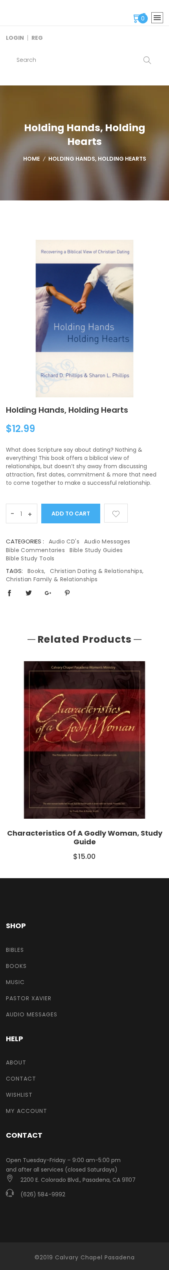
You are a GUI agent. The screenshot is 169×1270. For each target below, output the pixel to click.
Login (15, 38)
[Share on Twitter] (28, 593)
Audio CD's (64, 541)
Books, (36, 571)
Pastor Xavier (28, 998)
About (16, 1062)
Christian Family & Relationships (52, 579)
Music (15, 982)
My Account (26, 1111)
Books (16, 966)
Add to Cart (70, 513)
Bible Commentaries (35, 550)
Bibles (15, 950)
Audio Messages (107, 541)
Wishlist (19, 1095)
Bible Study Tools (30, 558)
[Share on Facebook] (9, 593)
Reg (37, 38)
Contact (21, 1079)
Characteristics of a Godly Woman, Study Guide (84, 837)
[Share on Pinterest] (67, 593)
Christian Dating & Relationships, (96, 571)
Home (31, 159)
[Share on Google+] (47, 593)
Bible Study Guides (96, 550)
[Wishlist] (116, 513)
